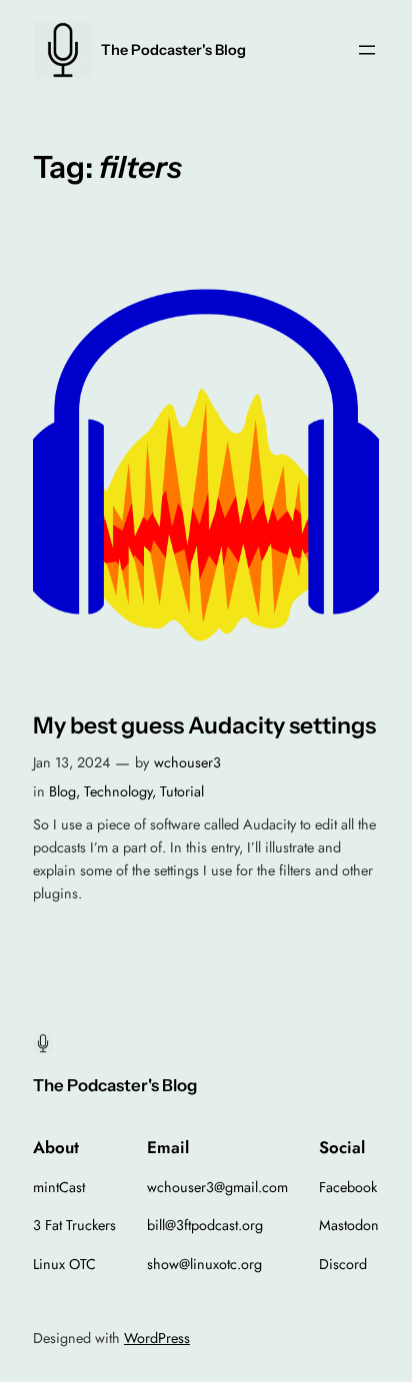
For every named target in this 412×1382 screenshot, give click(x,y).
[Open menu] (367, 50)
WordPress (157, 1338)
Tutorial (182, 791)
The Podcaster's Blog (173, 50)
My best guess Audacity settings (204, 725)
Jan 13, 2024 (71, 762)
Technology (118, 791)
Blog (62, 791)
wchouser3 (187, 762)
